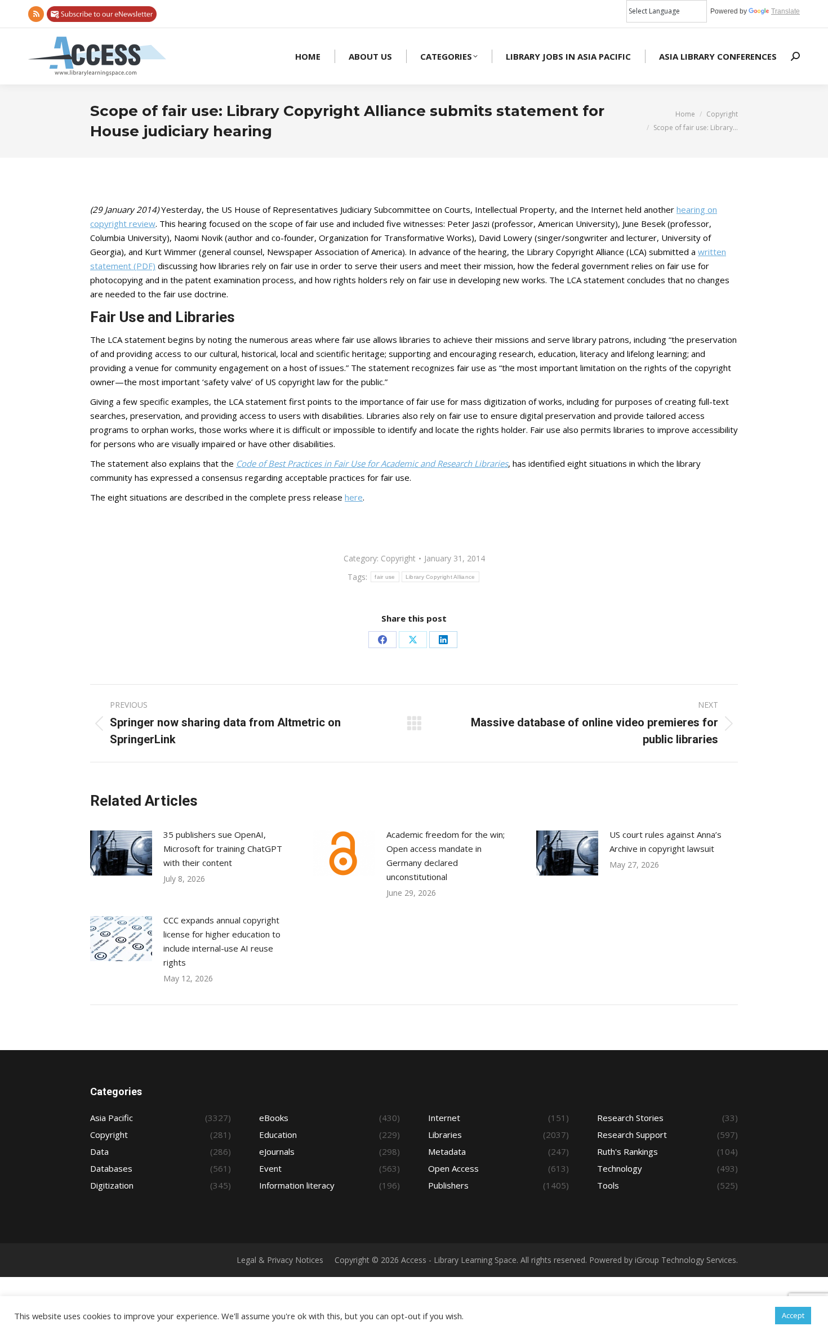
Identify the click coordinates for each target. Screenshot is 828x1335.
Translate (785, 11)
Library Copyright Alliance (440, 577)
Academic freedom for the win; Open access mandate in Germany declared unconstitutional (445, 855)
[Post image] (121, 853)
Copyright (398, 558)
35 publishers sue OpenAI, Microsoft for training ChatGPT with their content (222, 848)
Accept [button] (793, 1315)
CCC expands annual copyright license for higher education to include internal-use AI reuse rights (222, 941)
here (354, 497)
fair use (385, 577)
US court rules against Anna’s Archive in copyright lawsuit (665, 841)
